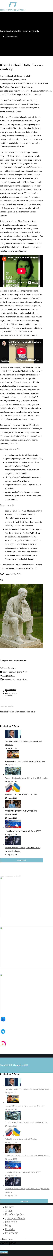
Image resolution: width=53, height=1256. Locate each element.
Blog (7, 26)
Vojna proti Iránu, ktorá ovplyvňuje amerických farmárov (25, 761)
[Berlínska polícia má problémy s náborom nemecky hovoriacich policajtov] (13, 844)
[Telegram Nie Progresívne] (12, 1034)
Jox (6, 691)
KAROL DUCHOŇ (11, 693)
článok (22, 100)
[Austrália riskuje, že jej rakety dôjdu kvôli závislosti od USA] (13, 774)
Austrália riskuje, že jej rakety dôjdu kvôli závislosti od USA (26, 778)
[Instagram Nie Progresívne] (12, 1047)
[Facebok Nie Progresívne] (12, 1022)
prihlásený (12, 712)
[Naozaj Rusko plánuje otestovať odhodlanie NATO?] (13, 828)
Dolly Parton (10, 690)
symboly (8, 695)
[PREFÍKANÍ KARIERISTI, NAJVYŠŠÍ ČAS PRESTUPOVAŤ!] (13, 808)
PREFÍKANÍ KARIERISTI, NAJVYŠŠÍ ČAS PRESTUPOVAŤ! (27, 1156)
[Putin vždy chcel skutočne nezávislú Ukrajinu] (13, 791)
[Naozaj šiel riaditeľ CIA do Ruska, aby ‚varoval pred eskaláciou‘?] (13, 738)
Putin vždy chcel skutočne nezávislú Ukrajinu (21, 794)
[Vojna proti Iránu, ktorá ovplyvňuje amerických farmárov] (13, 758)
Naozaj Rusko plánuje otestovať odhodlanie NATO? (23, 831)
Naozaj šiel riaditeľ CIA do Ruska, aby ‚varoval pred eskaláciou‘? (28, 1089)
